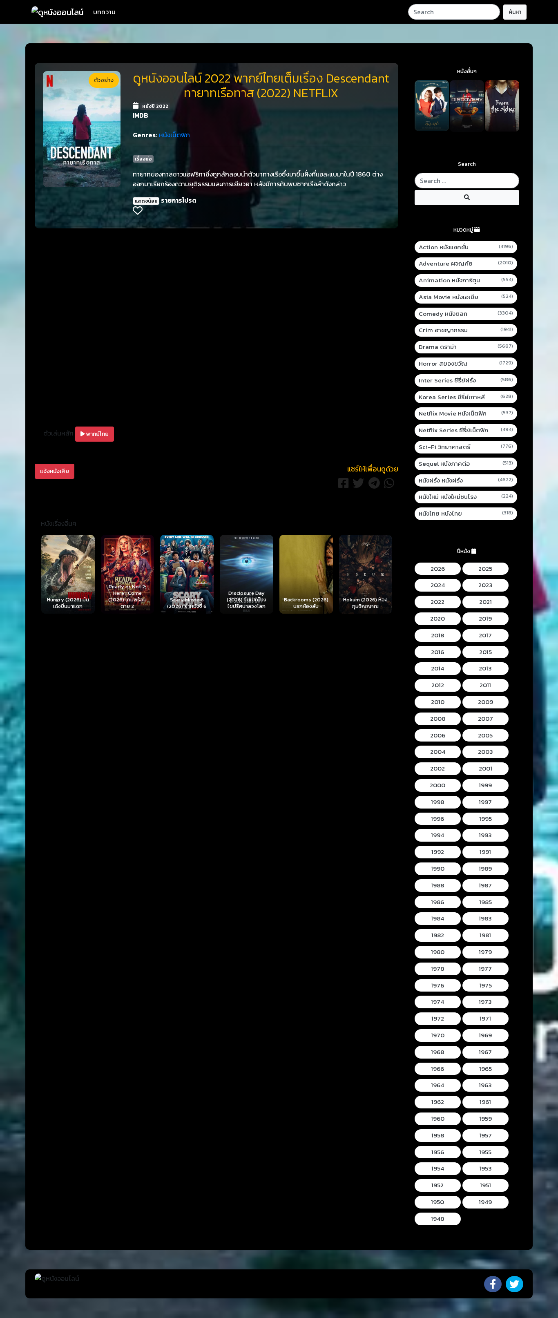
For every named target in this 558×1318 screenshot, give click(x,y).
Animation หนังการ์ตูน (466, 280)
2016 (437, 652)
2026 (438, 568)
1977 (485, 968)
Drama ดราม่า (466, 346)
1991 (485, 851)
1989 (485, 868)
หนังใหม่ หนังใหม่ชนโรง (466, 496)
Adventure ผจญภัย (466, 263)
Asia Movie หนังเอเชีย (466, 297)
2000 (437, 785)
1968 (437, 1052)
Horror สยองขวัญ (466, 363)
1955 (485, 1152)
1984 (437, 918)
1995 (485, 818)
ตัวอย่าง (104, 80)
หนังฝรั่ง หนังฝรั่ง (466, 480)
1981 (485, 935)
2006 (437, 735)
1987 (485, 885)
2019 (485, 618)
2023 (485, 585)
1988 (437, 885)
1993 (485, 835)
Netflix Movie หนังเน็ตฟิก (466, 413)
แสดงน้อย (146, 201)
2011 (485, 685)
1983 (485, 918)
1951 (485, 1185)
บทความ (104, 12)
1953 (485, 1168)
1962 (437, 1101)
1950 (437, 1201)
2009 (485, 701)
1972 (437, 1018)
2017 (485, 635)
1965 (485, 1068)
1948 (437, 1218)
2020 (437, 618)
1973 (485, 1001)
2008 (437, 718)
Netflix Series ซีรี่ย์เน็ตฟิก (466, 430)
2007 (485, 718)
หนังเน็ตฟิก (174, 135)
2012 (437, 685)
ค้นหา (515, 12)
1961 (485, 1101)
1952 (437, 1185)
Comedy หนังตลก (466, 313)
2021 (485, 601)
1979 (485, 951)
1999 (485, 785)
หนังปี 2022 (155, 106)
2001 (485, 768)
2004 (437, 751)
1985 (485, 902)
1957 (485, 1135)
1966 (437, 1068)
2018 (437, 635)
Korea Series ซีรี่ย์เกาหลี (466, 397)
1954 (437, 1168)
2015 (485, 652)
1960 (437, 1118)
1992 (437, 851)
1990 (437, 868)
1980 (437, 951)
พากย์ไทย (97, 434)
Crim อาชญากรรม (466, 330)
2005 (485, 735)
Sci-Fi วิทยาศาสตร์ (466, 446)
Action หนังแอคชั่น (466, 247)
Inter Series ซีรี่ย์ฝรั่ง (466, 380)
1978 (437, 968)
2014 (437, 668)
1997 (485, 802)
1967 (485, 1052)
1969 (485, 1035)
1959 (485, 1118)
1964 (437, 1085)
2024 (438, 585)
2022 (437, 601)
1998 (437, 802)
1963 (485, 1085)
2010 (437, 701)
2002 (437, 768)
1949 (485, 1201)
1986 (437, 902)
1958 (437, 1135)
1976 (437, 985)
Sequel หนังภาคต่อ (466, 463)
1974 (437, 1001)
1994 (437, 835)
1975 (485, 985)
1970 (437, 1035)
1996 (437, 818)
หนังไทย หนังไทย (466, 513)
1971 (485, 1018)
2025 (485, 568)
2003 (485, 751)
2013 (485, 668)
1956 (437, 1152)
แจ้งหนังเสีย (54, 471)
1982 (437, 935)
